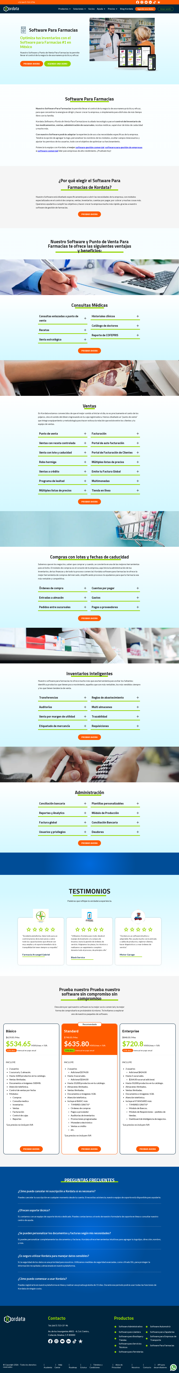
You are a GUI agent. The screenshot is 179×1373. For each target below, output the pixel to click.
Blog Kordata (126, 8)
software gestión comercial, (90, 147)
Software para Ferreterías (131, 1351)
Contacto (147, 1367)
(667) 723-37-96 (60, 1325)
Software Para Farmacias (162, 1345)
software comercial (48, 150)
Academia (48, 1367)
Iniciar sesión (165, 9)
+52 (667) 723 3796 (26, 2)
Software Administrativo (131, 1326)
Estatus (83, 1367)
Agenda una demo (145, 9)
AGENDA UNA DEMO (57, 63)
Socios (91, 8)
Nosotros (136, 1367)
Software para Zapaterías (162, 1331)
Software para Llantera (130, 1331)
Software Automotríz (160, 1326)
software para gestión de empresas (123, 147)
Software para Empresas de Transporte (163, 1338)
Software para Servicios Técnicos (130, 1345)
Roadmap (73, 1367)
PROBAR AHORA (31, 63)
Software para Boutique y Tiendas (131, 1338)
